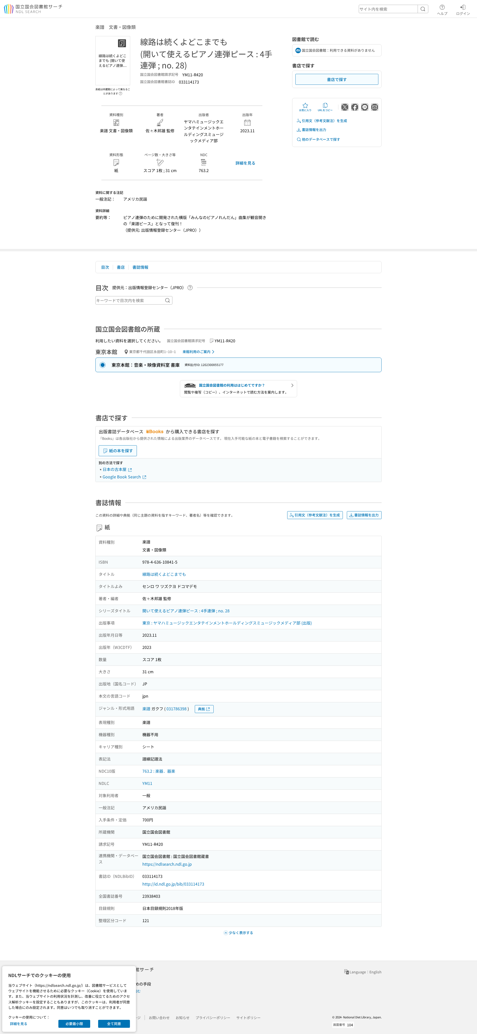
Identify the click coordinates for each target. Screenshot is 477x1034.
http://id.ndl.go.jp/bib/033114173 (173, 884)
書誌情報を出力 (314, 129)
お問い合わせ (159, 1017)
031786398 (176, 709)
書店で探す (337, 79)
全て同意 (114, 1023)
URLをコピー (325, 110)
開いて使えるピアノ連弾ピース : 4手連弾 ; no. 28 (186, 611)
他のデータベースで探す (321, 139)
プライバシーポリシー (213, 1017)
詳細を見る (245, 163)
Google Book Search (122, 477)
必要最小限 (74, 1023)
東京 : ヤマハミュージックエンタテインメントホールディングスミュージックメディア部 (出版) (227, 623)
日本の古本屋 (115, 469)
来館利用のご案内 (196, 351)
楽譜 (146, 709)
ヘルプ (442, 13)
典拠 (201, 708)
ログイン (463, 13)
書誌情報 (140, 267)
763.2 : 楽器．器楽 (158, 771)
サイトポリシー (248, 1017)
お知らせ (183, 1017)
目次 (105, 267)
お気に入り (305, 110)
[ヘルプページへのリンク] (120, 92)
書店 (121, 267)
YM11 (147, 783)
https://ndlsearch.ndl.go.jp (167, 864)
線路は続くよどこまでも (164, 574)
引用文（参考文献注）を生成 (324, 120)
